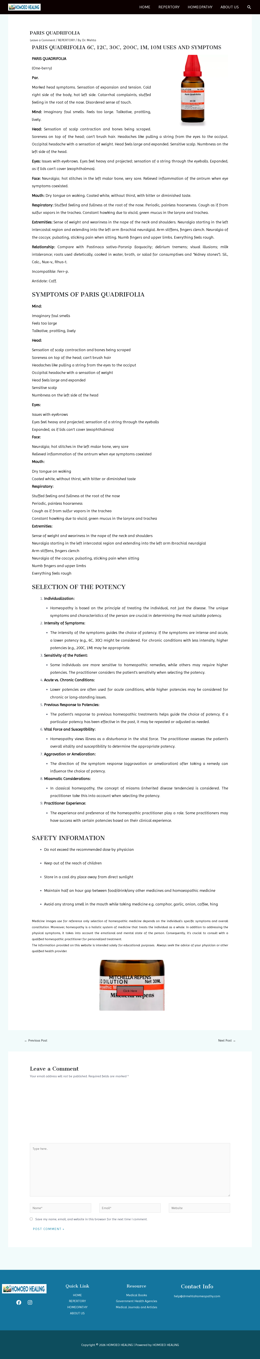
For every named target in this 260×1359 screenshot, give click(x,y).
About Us (230, 7)
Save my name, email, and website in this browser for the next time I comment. (91, 1219)
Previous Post (35, 1040)
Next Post (227, 1040)
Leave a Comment (42, 40)
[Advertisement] (130, 1112)
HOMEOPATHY (200, 7)
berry (46, 68)
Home (144, 7)
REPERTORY (169, 7)
